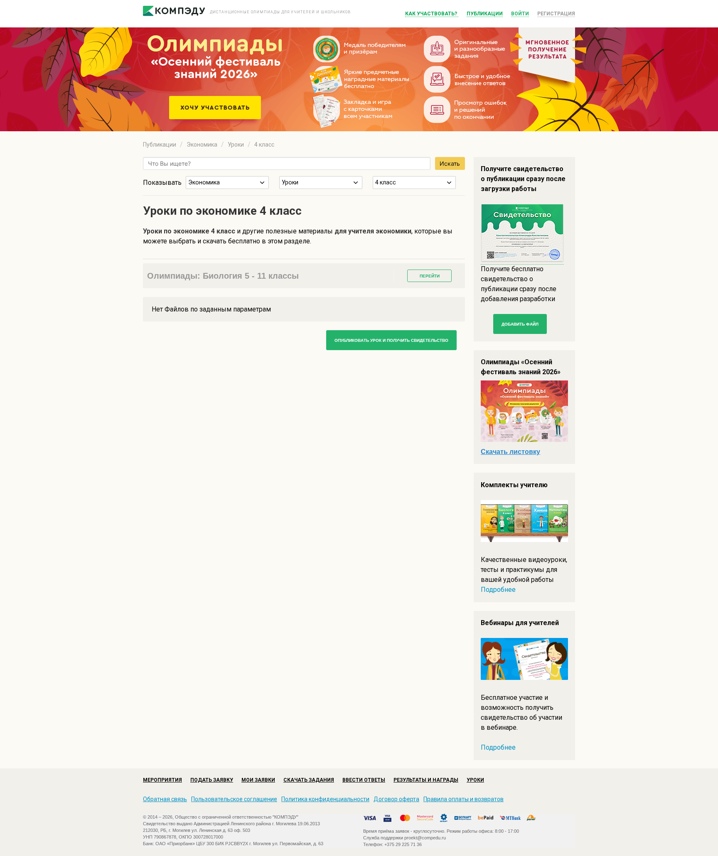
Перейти (430, 276)
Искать (450, 163)
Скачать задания (308, 780)
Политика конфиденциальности (325, 799)
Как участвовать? (431, 14)
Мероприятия (162, 780)
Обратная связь (165, 799)
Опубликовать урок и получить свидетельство (391, 340)
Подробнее (498, 590)
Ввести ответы (363, 780)
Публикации (485, 14)
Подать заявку (211, 780)
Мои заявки (258, 780)
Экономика (202, 144)
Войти (520, 14)
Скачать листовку (510, 451)
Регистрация (556, 14)
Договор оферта (396, 799)
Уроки (236, 144)
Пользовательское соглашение (234, 799)
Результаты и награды (425, 780)
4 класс (264, 144)
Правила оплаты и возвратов (463, 799)
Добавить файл (520, 324)
